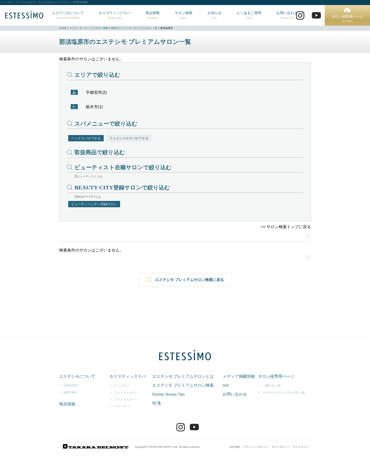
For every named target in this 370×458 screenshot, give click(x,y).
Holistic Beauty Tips (168, 394)
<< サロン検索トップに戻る (286, 227)
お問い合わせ (287, 15)
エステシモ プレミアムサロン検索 (89, 28)
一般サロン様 (272, 385)
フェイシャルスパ (126, 392)
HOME (63, 28)
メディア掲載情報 (239, 376)
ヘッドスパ (121, 385)
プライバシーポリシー (255, 446)
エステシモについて (68, 15)
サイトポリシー (280, 446)
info (226, 385)
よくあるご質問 (249, 15)
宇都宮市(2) (96, 92)
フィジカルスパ (124, 399)
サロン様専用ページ (347, 19)
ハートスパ (121, 406)
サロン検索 (183, 15)
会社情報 (235, 446)
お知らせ (214, 15)
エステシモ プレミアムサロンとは (183, 376)
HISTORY (70, 392)
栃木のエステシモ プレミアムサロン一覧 (134, 28)
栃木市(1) (94, 107)
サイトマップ (300, 446)
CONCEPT (71, 385)
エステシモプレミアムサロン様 (284, 392)
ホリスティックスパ (114, 15)
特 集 (156, 403)
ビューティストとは (89, 176)
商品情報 (152, 15)
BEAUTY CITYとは (89, 196)
